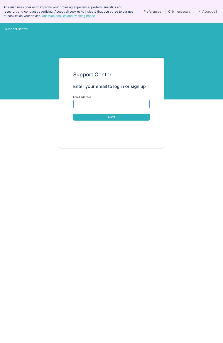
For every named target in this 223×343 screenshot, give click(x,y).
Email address (82, 97)
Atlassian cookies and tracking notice (68, 16)
